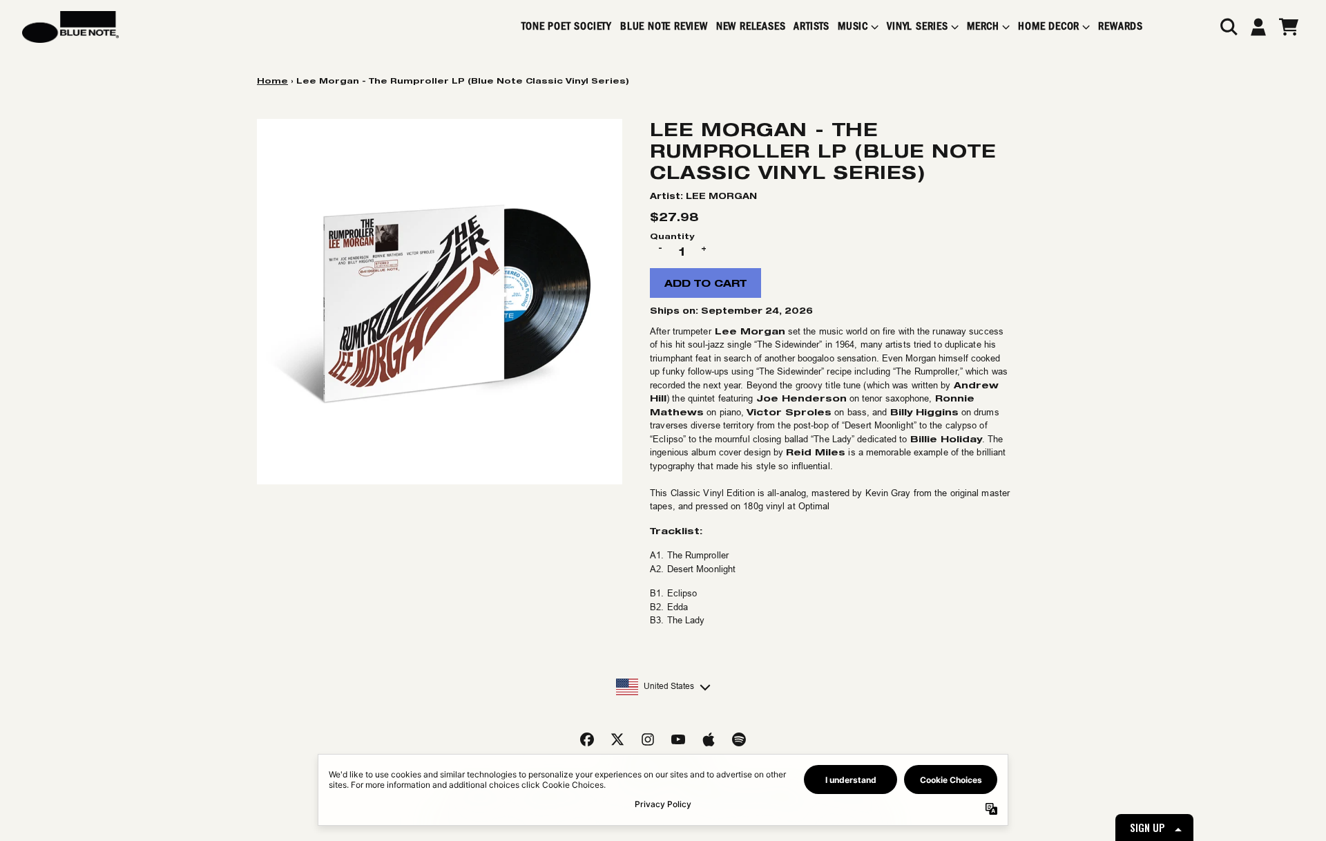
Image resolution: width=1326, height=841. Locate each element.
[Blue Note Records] (70, 27)
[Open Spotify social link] (739, 739)
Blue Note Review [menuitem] (664, 26)
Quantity (672, 235)
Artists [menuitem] (811, 26)
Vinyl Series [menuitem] (917, 26)
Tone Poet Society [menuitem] (566, 26)
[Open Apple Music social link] (708, 739)
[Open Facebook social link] (587, 739)
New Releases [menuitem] (751, 26)
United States (669, 686)
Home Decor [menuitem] (1048, 26)
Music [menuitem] (853, 26)
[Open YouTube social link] (678, 739)
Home (272, 80)
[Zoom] (439, 301)
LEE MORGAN (721, 196)
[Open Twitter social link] (617, 739)
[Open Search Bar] (1228, 27)
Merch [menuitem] (983, 26)
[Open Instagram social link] (648, 739)
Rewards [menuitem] (1120, 26)
